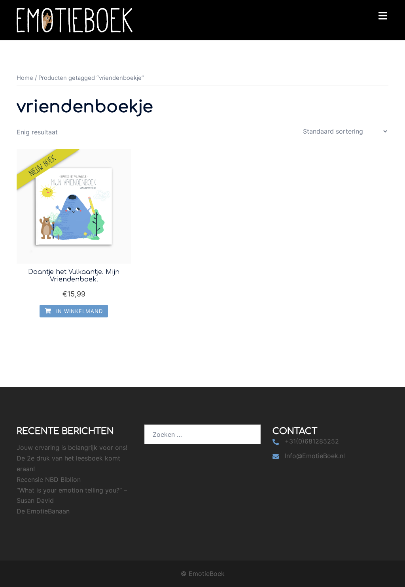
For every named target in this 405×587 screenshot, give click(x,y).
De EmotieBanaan (43, 511)
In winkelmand (78, 311)
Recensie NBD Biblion (49, 479)
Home (25, 77)
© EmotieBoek (203, 574)
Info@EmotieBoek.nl (315, 456)
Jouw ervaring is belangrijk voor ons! (72, 447)
